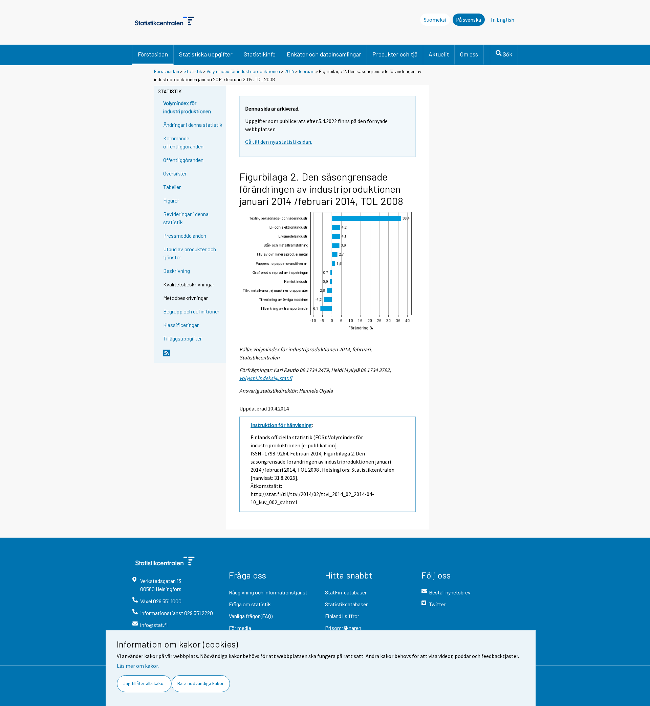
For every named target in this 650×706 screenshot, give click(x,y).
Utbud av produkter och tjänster (189, 253)
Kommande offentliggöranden (183, 142)
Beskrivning (176, 270)
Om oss (469, 54)
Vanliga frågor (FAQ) (251, 616)
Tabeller (172, 187)
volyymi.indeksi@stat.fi (265, 378)
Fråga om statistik (250, 604)
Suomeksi (435, 19)
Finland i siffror (342, 616)
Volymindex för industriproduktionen (243, 71)
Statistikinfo (260, 54)
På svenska (468, 19)
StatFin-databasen (346, 592)
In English (502, 19)
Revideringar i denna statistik (186, 218)
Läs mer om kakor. (138, 665)
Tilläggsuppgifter (182, 338)
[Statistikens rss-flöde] (193, 356)
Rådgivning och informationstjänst (268, 592)
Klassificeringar (181, 325)
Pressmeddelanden (184, 235)
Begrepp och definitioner (191, 311)
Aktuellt (439, 54)
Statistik (192, 71)
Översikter (175, 173)
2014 (289, 71)
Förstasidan (153, 54)
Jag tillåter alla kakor (144, 683)
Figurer (171, 200)
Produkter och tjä (394, 54)
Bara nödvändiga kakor (200, 683)
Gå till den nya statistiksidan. (278, 141)
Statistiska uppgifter (206, 54)
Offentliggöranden (183, 160)
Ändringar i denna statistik (192, 124)
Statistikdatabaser (346, 604)
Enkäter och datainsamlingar (324, 54)
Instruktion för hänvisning (281, 425)
